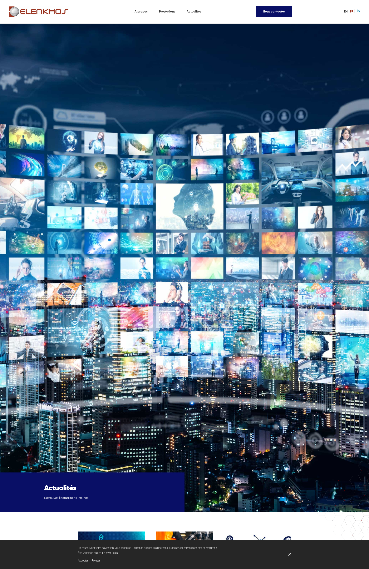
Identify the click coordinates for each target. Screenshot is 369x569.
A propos (141, 11)
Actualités (194, 11)
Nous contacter (274, 11)
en (346, 11)
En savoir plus (110, 553)
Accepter (83, 560)
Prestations (167, 11)
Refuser (96, 560)
